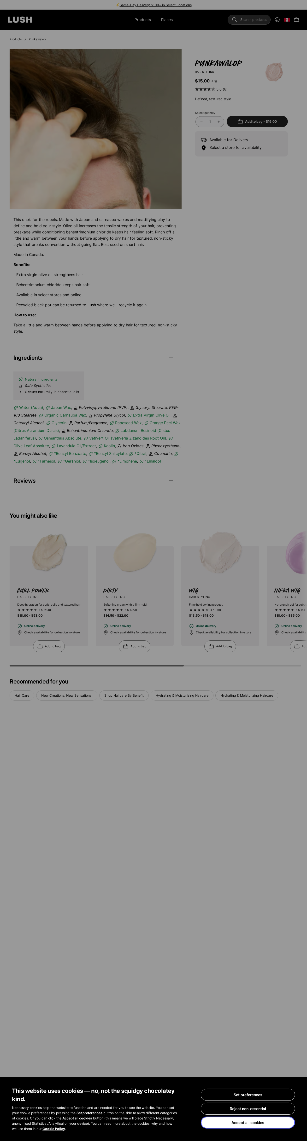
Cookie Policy (53, 1129)
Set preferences (248, 1094)
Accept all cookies (247, 1122)
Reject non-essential (248, 1108)
